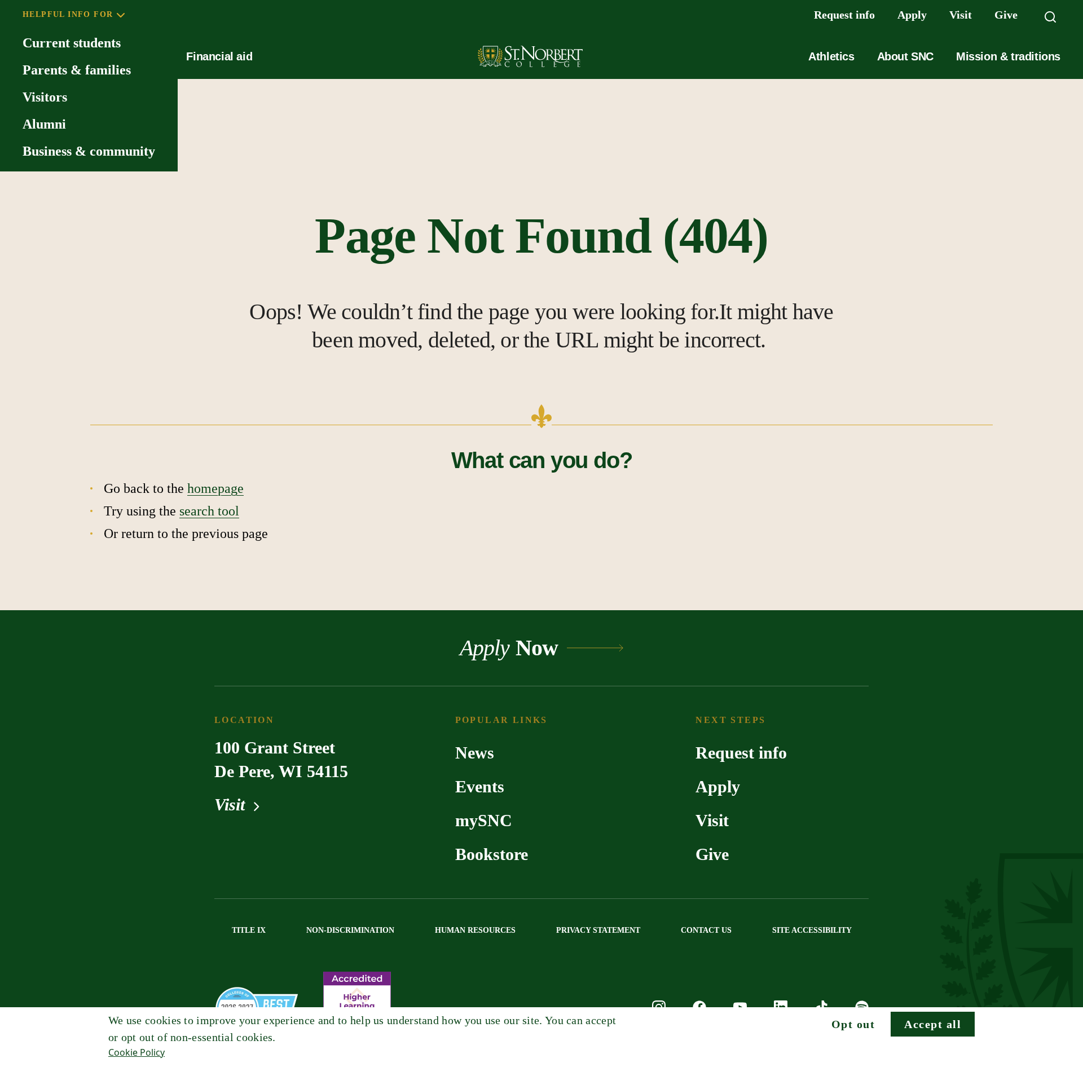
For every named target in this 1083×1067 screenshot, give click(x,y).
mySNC (483, 820)
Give (712, 854)
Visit (231, 804)
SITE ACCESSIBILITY (812, 930)
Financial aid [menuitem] (219, 56)
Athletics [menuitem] (831, 56)
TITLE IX (249, 930)
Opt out (853, 1024)
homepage (215, 488)
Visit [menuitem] (960, 14)
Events (479, 786)
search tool (209, 511)
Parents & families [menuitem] (77, 70)
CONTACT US (706, 930)
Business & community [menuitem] (89, 151)
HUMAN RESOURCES (475, 930)
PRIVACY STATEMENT (598, 930)
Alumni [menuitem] (44, 124)
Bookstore (491, 854)
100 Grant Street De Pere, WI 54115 (281, 759)
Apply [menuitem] (912, 14)
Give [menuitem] (1006, 14)
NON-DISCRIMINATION (350, 930)
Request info (741, 752)
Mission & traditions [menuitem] (1008, 56)
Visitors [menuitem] (45, 97)
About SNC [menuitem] (905, 56)
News (474, 752)
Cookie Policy (136, 1052)
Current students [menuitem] (72, 43)
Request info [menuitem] (844, 14)
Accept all (932, 1024)
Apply (717, 786)
